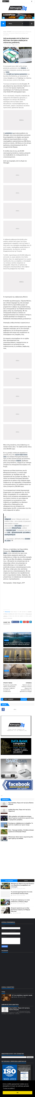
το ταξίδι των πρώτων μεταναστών (16, 74)
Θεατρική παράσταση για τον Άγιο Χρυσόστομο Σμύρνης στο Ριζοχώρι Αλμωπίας (20, 909)
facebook (30, 699)
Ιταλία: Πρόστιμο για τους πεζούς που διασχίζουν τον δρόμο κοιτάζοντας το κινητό (17, 659)
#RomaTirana (16, 528)
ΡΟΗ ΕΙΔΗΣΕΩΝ (9, 880)
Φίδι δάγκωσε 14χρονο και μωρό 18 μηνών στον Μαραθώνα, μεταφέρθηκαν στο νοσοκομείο (22, 885)
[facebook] (32, 1)
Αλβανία (23, 68)
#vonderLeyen (11, 530)
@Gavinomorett (17, 532)
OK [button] (17, 1092)
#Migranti (8, 519)
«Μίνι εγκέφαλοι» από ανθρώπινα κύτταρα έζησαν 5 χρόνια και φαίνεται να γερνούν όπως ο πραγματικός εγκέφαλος (21, 818)
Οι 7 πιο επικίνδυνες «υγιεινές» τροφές (22, 995)
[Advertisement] (17, 860)
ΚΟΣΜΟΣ (9, 31)
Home (4, 31)
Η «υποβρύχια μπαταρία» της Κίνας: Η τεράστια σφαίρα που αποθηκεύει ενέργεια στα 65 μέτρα (17, 643)
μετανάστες (8, 133)
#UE (8, 532)
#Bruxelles (18, 526)
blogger (23, 699)
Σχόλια (26, 880)
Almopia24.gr (7, 611)
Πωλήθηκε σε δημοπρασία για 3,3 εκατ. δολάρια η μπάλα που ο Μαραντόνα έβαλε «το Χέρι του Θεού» (17, 675)
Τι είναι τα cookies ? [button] (9, 1088)
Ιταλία (7, 72)
